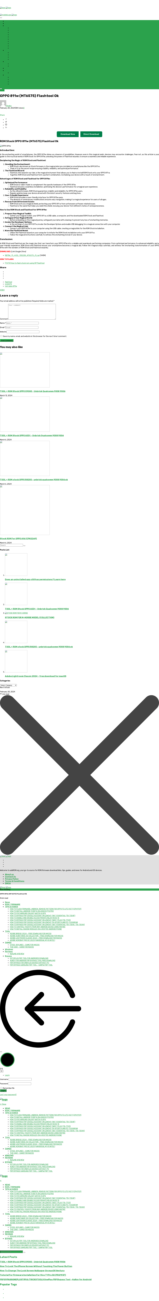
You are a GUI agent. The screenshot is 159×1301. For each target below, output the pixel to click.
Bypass (8, 75)
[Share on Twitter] (82, 122)
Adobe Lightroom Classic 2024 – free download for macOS (36, 57)
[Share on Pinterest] (82, 124)
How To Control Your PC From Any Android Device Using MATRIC (37, 46)
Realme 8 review (17, 73)
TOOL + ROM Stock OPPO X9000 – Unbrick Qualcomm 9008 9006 (32, 391)
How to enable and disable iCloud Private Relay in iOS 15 (34, 37)
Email (2, 327)
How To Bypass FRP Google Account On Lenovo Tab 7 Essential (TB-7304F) (42, 35)
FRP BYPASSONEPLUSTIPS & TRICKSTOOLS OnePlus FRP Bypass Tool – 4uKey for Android (46, 1279)
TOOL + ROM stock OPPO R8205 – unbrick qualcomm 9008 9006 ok (34, 479)
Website (3, 332)
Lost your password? (8, 1095)
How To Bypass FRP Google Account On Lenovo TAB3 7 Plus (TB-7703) (40, 39)
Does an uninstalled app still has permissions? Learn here (35, 579)
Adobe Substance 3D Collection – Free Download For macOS (36, 55)
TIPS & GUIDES (11, 26)
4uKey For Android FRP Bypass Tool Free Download (32, 80)
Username (4, 1079)
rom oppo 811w (11, 286)
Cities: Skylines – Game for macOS (25, 64)
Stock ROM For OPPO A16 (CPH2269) (18, 538)
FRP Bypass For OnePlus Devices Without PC (29, 82)
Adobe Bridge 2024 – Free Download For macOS (30, 53)
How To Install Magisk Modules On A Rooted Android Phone (36, 48)
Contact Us (10, 877)
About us (9, 874)
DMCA (8, 883)
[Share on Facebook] (82, 119)
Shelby (9, 106)
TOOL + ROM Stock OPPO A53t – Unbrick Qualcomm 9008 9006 (32, 435)
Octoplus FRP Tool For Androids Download (29, 77)
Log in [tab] (7, 1075)
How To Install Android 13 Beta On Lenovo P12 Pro (32, 30)
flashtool (8, 282)
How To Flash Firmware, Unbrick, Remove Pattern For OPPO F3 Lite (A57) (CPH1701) (45, 28)
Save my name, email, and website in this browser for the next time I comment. (35, 336)
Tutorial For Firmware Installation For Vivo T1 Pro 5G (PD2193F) (33, 1275)
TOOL (7, 50)
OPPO (2, 90)
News (7, 21)
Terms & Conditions (14, 881)
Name (3, 323)
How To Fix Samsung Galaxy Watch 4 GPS (28, 32)
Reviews (9, 70)
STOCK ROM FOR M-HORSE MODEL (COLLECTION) (29, 617)
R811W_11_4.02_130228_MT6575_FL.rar (22, 255)
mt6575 (8, 284)
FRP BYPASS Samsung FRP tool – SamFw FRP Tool (31, 84)
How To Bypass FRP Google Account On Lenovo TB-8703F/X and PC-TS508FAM (44, 41)
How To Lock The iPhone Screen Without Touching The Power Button (36, 1266)
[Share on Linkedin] (82, 127)
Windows (9, 68)
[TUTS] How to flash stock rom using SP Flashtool (24, 263)
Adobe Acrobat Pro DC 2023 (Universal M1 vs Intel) (32, 59)
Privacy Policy (12, 879)
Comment (4, 319)
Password (4, 1084)
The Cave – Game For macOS (22, 66)
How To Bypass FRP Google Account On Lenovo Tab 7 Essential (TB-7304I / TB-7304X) (47, 44)
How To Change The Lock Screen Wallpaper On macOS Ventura (32, 1270)
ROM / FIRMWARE (12, 23)
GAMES (8, 61)
